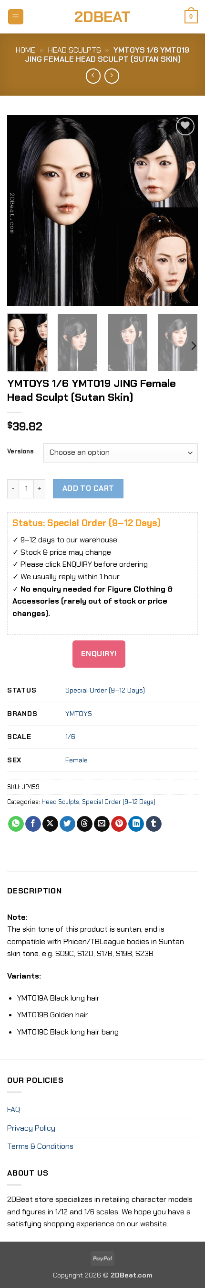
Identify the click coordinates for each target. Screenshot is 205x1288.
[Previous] (22, 210)
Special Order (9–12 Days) (105, 690)
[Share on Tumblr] (154, 824)
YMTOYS (78, 713)
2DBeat (102, 16)
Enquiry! (99, 654)
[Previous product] (111, 75)
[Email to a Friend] (102, 824)
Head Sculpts (74, 50)
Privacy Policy (31, 1128)
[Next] (182, 210)
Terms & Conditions (40, 1146)
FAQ (13, 1109)
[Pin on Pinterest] (119, 824)
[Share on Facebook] (33, 824)
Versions (20, 451)
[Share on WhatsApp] (16, 824)
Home (25, 50)
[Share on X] (50, 824)
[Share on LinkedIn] (136, 824)
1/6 (70, 736)
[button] (15, 17)
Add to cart (88, 488)
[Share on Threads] (84, 824)
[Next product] (93, 75)
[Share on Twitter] (67, 824)
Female (76, 760)
